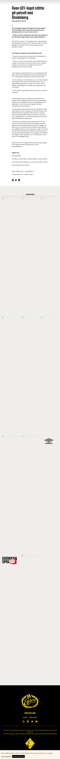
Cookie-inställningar (6, 756)
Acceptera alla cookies (18, 756)
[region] (30, 754)
